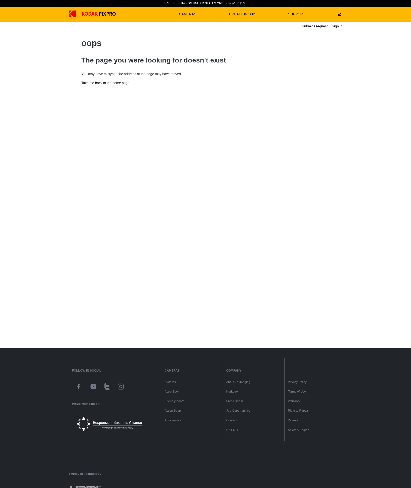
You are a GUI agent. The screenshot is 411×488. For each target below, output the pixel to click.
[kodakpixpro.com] (75, 14)
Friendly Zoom (174, 401)
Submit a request (315, 26)
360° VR (170, 382)
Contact (231, 420)
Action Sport (173, 410)
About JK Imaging (238, 382)
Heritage (232, 391)
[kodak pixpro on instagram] (120, 387)
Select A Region (298, 429)
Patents (293, 420)
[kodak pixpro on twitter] (107, 387)
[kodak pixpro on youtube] (93, 387)
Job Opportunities (238, 410)
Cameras (187, 14)
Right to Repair (298, 410)
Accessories (173, 420)
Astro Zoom (172, 391)
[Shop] (340, 14)
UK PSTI (232, 429)
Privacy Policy (297, 382)
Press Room (234, 401)
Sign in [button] (337, 26)
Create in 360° (242, 14)
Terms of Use (297, 391)
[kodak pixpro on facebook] (78, 387)
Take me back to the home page (105, 83)
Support (296, 14)
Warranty (294, 401)
